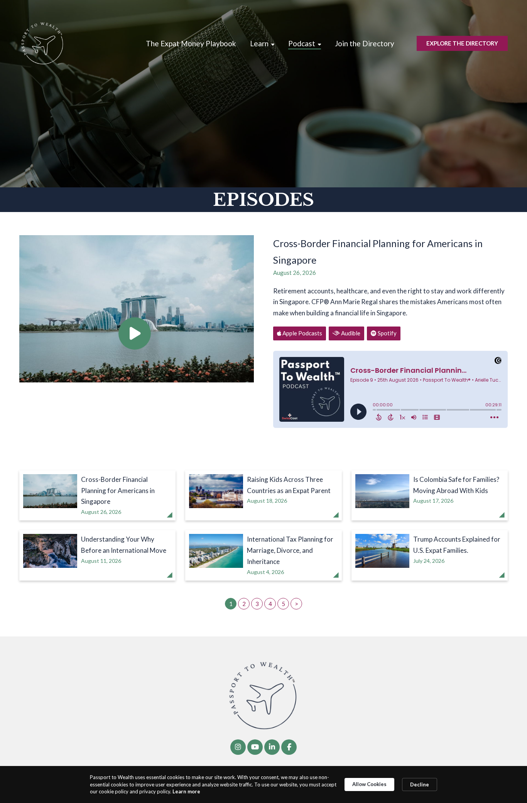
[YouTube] (255, 747)
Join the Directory (364, 43)
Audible (350, 333)
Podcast (301, 43)
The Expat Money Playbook (191, 43)
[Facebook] (289, 747)
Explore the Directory (462, 43)
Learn (259, 43)
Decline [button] (419, 784)
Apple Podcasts (301, 333)
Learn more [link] (186, 791)
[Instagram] (238, 747)
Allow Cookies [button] (369, 784)
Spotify (387, 333)
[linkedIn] (272, 747)
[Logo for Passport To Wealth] (42, 43)
